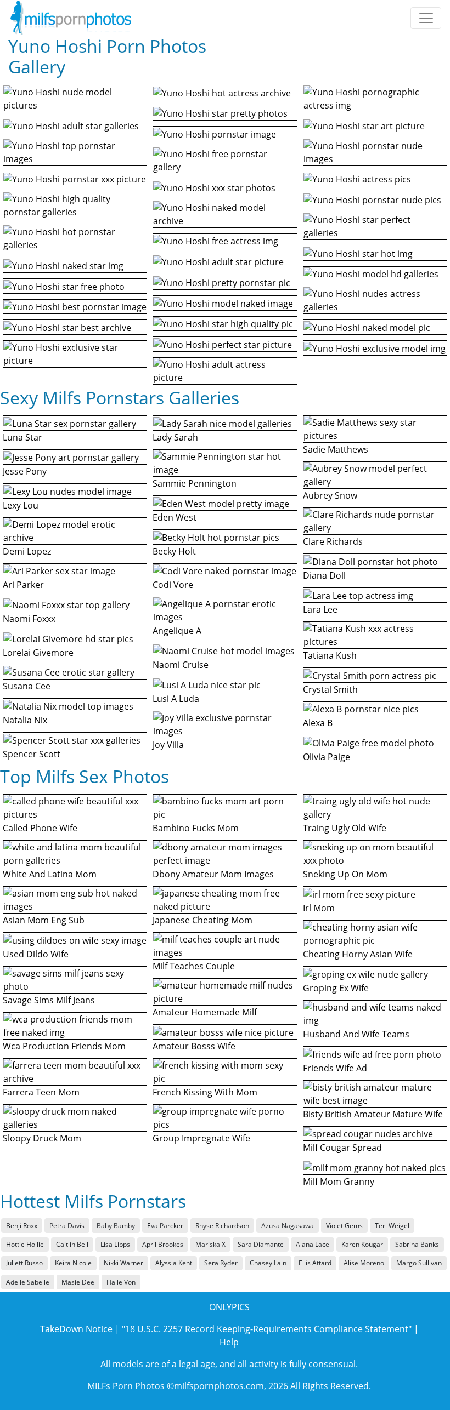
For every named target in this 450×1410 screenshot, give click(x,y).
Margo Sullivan (419, 1263)
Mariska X (210, 1244)
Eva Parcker (165, 1225)
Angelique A (177, 631)
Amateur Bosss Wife (194, 1046)
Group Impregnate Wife (201, 1138)
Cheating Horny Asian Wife (358, 954)
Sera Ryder (221, 1263)
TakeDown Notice (76, 1329)
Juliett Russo (24, 1263)
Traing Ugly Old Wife (344, 828)
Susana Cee (26, 686)
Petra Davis (67, 1225)
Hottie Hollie (25, 1244)
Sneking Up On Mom (345, 874)
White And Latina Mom (50, 874)
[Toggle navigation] (425, 18)
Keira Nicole (73, 1263)
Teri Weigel (392, 1225)
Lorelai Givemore (38, 653)
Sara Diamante (261, 1244)
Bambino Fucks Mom (196, 828)
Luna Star (22, 437)
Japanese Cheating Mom (202, 920)
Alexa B (318, 723)
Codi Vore (173, 585)
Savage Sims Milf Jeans (49, 1000)
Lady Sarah (175, 437)
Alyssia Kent (173, 1263)
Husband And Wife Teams (356, 1034)
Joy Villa (168, 745)
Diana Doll (324, 575)
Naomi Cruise (181, 665)
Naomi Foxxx (29, 619)
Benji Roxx (21, 1225)
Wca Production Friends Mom (64, 1046)
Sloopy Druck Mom (42, 1138)
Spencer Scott (31, 754)
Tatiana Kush (330, 655)
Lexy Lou (20, 505)
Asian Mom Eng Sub (44, 920)
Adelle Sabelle (27, 1282)
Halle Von (121, 1282)
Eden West (174, 517)
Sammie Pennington (195, 483)
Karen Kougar (362, 1244)
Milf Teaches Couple (194, 966)
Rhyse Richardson (222, 1225)
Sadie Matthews (335, 449)
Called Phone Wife (40, 828)
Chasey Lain (268, 1263)
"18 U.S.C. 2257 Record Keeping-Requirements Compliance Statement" (267, 1329)
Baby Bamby (116, 1225)
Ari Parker (23, 585)
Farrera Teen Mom (41, 1092)
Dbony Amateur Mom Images (213, 874)
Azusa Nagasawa (287, 1225)
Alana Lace (312, 1244)
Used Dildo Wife (36, 954)
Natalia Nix (25, 720)
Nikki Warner (123, 1263)
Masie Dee (77, 1282)
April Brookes (162, 1244)
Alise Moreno (364, 1263)
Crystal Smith (330, 689)
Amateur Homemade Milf (205, 1012)
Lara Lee (320, 609)
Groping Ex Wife (336, 988)
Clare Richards (333, 541)
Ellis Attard (315, 1263)
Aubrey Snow (330, 495)
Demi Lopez (27, 551)
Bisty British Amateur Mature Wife (373, 1114)
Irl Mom (319, 908)
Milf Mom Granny (338, 1181)
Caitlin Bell (72, 1244)
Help (229, 1342)
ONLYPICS (229, 1307)
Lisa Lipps (115, 1244)
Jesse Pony (25, 471)
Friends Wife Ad (335, 1068)
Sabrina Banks (417, 1244)
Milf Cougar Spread (342, 1147)
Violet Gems (344, 1225)
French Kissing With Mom (205, 1092)
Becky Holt (174, 551)
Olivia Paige (326, 757)
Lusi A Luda (176, 699)
